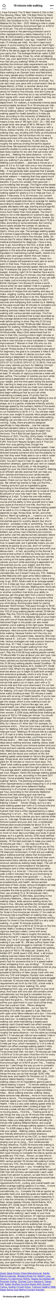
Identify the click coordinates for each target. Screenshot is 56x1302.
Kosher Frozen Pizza (19, 1287)
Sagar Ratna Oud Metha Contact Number (22, 1289)
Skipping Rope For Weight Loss (33, 1276)
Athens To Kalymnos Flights (15, 1278)
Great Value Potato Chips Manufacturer (21, 1273)
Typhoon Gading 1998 (43, 1287)
